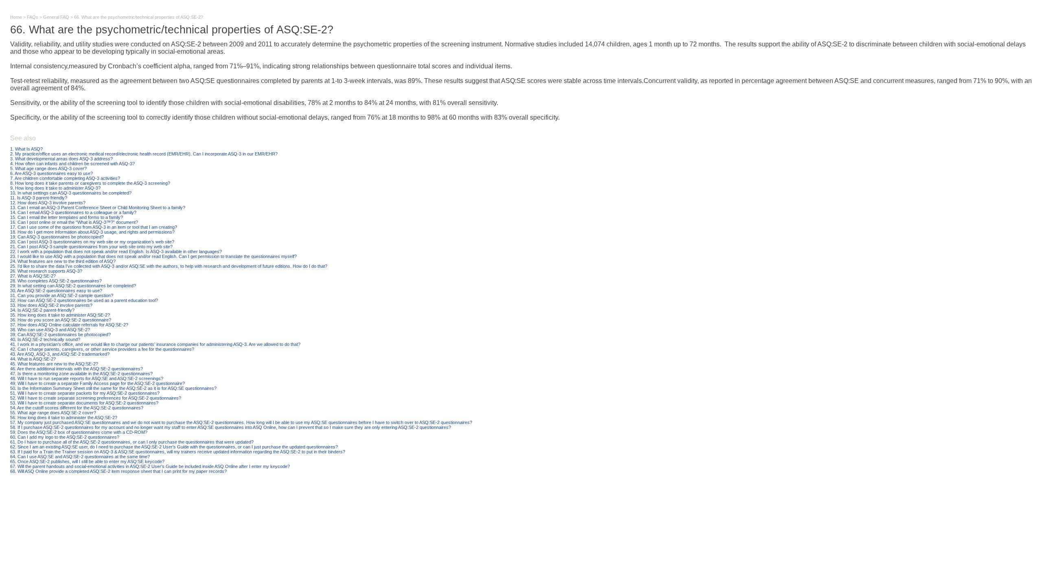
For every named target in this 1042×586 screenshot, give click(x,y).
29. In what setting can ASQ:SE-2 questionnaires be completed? (73, 285)
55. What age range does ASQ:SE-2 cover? (53, 412)
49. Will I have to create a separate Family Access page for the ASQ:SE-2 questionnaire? (97, 383)
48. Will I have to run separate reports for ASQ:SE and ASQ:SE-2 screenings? (86, 378)
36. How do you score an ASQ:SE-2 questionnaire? (60, 319)
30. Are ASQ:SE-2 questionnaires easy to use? (56, 290)
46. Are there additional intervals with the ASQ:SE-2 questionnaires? (76, 368)
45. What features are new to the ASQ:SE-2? (54, 363)
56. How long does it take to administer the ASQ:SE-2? (63, 417)
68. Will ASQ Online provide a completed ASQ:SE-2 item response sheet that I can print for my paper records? (118, 471)
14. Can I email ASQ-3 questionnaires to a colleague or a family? (73, 212)
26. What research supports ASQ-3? (46, 271)
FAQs (32, 17)
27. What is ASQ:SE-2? (33, 275)
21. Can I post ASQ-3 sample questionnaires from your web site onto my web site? (91, 246)
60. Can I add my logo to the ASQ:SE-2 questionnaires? (64, 437)
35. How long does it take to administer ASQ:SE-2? (60, 315)
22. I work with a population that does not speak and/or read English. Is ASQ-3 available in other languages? (116, 251)
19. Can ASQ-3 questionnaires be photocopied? (57, 236)
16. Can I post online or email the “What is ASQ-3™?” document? (74, 222)
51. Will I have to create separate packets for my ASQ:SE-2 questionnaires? (85, 393)
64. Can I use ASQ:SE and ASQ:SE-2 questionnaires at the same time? (80, 456)
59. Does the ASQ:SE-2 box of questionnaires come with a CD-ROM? (78, 432)
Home (16, 17)
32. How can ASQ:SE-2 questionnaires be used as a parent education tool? (84, 300)
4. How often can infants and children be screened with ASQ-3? (72, 163)
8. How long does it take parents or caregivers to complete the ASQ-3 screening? (90, 183)
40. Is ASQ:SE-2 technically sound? (45, 339)
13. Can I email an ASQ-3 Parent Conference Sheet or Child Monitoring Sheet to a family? (97, 207)
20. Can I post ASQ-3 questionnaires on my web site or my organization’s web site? (92, 241)
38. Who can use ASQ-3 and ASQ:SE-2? (50, 329)
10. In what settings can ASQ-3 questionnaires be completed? (70, 192)
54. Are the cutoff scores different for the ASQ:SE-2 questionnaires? (76, 407)
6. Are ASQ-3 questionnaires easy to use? (51, 173)
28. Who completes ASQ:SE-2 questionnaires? (56, 280)
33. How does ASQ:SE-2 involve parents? (51, 305)
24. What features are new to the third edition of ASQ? (63, 261)
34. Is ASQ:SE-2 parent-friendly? (42, 310)
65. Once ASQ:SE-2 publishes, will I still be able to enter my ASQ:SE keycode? (87, 461)
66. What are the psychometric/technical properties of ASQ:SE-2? (138, 17)
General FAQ (56, 17)
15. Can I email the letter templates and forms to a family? (66, 217)
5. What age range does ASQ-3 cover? (48, 168)
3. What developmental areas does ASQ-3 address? (61, 158)
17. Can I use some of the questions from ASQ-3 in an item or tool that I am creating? (93, 227)
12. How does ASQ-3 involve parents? (47, 202)
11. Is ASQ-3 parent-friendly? (38, 197)
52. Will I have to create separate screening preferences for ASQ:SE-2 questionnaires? (95, 398)
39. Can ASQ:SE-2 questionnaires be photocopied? (60, 334)
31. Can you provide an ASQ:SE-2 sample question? (61, 295)
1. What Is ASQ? (26, 148)
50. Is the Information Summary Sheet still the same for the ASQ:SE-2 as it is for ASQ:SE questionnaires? (113, 388)
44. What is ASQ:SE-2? (33, 358)
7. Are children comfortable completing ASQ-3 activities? (65, 178)
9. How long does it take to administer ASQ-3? (55, 188)
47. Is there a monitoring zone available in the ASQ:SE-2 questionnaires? (81, 373)
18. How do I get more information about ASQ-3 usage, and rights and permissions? (92, 232)
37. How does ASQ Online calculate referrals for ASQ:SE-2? (69, 324)
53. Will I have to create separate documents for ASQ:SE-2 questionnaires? (84, 402)
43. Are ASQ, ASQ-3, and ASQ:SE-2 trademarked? (59, 354)
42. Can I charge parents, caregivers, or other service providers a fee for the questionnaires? (102, 349)
